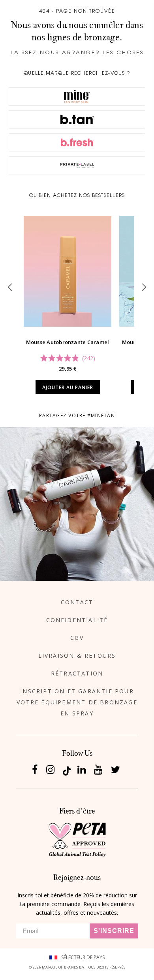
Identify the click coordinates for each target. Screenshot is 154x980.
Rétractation (77, 673)
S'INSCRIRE (114, 930)
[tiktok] (67, 770)
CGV (77, 637)
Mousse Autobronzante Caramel (67, 342)
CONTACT (77, 602)
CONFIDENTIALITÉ (77, 620)
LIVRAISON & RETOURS (77, 655)
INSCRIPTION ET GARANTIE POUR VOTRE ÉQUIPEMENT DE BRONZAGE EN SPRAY (77, 702)
